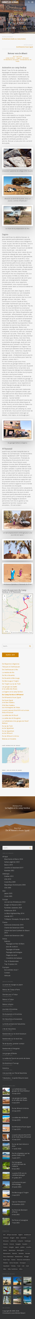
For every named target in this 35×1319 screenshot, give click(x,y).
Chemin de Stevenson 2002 (14, 936)
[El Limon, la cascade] (7, 1300)
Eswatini (24, 1244)
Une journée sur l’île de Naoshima (15, 1073)
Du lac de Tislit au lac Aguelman (8, 727)
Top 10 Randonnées (11, 961)
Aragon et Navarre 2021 (13, 905)
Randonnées (19, 1256)
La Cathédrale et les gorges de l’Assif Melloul (15, 722)
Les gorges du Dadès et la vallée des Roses (9, 688)
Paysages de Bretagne (14, 952)
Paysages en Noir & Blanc (15, 944)
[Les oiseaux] (7, 1290)
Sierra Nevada (14, 1263)
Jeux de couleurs (12, 947)
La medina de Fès (8, 672)
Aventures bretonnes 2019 (13, 925)
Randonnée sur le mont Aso (12, 1039)
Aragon (12, 1238)
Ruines (13, 1260)
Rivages (26, 1256)
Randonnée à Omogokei (11, 1048)
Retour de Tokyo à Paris (11, 990)
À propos (6, 967)
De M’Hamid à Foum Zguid (24, 47)
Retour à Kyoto (8, 1004)
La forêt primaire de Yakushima (14, 1024)
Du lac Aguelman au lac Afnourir (8, 732)
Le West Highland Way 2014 (14, 913)
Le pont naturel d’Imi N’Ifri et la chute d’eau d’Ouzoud (15, 711)
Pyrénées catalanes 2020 (13, 908)
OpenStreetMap (16, 632)
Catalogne (28, 1241)
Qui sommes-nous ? (11, 970)
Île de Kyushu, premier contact (13, 1044)
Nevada (27, 1253)
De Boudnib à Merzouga (11, 678)
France (5, 922)
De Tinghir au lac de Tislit (11, 684)
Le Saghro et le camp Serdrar (12, 692)
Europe (5, 899)
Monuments (7, 1253)
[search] (29, 2)
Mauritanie (12, 1250)
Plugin (30, 632)
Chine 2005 (8, 896)
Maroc (5, 1250)
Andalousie (27, 1235)
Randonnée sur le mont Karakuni (14, 1034)
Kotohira (6, 1068)
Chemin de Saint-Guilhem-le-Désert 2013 (17, 932)
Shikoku (5, 1263)
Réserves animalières (23, 1260)
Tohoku (13, 1266)
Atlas (17, 1238)
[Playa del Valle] (17, 1300)
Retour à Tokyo (8, 999)
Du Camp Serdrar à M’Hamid (12, 695)
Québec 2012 (9, 876)
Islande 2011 (8, 916)
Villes (4, 1269)
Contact (7, 973)
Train (18, 1266)
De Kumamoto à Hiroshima (12, 1014)
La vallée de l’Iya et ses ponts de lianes (16, 1058)
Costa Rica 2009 (10, 882)
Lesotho (28, 1247)
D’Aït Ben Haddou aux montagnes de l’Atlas (11, 706)
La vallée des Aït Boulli (10, 715)
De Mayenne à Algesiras (10, 664)
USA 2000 (7, 888)
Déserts (5, 1244)
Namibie (21, 1253)
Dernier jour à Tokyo (10, 994)
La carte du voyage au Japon (13, 985)
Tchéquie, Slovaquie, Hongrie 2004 (16, 919)
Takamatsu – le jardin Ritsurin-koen (15, 1078)
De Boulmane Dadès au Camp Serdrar (14, 39)
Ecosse (12, 1244)
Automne (23, 1238)
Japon (17, 1247)
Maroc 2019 (17, 10)
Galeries (7, 941)
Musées (14, 1253)
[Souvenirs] (7, 1280)
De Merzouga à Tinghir (10, 681)
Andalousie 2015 (10, 911)
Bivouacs (6, 1241)
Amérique (6, 874)
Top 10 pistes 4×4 (10, 964)
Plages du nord (11, 955)
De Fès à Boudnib (8, 675)
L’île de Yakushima (9, 1029)
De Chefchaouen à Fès (10, 670)
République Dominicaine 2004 (14, 885)
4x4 (4, 1235)
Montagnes (20, 1250)
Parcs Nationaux (8, 1256)
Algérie (20, 1235)
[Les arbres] (17, 1280)
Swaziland (6, 1266)
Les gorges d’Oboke (10, 1053)
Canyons (20, 1241)
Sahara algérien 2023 (11, 862)
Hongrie (11, 1247)
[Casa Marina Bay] (17, 1290)
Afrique (5, 857)
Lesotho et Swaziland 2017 (13, 868)
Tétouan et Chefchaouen (11, 667)
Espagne (18, 1244)
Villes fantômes (13, 1269)
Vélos (21, 1269)
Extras (5, 939)
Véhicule (7, 976)
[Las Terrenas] (27, 1300)
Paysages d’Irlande (12, 949)
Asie (4, 891)
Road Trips (6, 1260)
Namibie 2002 (9, 871)
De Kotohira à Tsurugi (11, 1063)
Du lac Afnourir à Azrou (10, 736)
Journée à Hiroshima (10, 1009)
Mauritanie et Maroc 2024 (13, 859)
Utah (27, 1266)
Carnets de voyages (10, 2)
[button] (32, 2)
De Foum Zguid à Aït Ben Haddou (8, 701)
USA (23, 1266)
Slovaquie (23, 1263)
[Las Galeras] (27, 1290)
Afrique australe (12, 1235)
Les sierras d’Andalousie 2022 (14, 902)
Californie (13, 1241)
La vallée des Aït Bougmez (11, 718)
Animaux (6, 1238)
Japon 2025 (8, 893)
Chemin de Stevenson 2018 (14, 928)
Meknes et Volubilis (9, 739)
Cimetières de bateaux (14, 958)
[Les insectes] (27, 1280)
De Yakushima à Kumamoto (12, 1019)
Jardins (22, 1247)
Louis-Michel (12, 28)
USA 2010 (7, 879)
